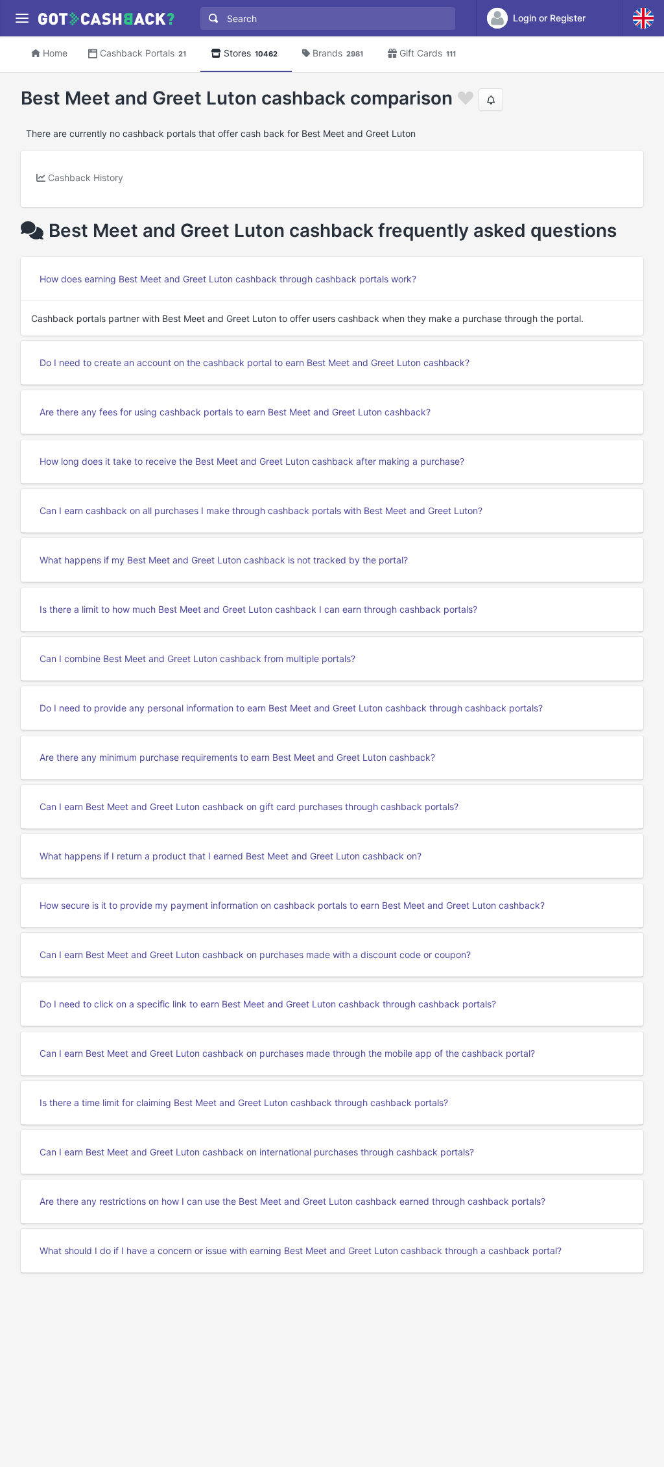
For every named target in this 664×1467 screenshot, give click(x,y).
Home (55, 52)
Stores (251, 52)
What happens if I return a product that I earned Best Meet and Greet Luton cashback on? (230, 855)
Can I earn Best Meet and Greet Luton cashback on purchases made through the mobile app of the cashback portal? (287, 1053)
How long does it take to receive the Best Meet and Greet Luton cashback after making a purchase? (252, 461)
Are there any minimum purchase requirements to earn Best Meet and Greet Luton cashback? (237, 757)
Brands (338, 52)
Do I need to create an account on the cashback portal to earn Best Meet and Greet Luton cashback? (254, 362)
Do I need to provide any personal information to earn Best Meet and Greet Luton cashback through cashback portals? (291, 707)
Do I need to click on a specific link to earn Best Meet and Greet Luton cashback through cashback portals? (268, 1003)
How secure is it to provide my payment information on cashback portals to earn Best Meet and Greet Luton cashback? (292, 905)
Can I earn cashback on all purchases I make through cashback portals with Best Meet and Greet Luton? (261, 510)
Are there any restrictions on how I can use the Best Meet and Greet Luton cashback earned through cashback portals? (292, 1201)
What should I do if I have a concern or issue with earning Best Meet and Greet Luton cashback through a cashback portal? (301, 1250)
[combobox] (325, 18)
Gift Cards (427, 52)
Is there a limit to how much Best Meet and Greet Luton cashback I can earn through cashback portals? (258, 609)
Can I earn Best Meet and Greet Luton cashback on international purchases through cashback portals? (257, 1151)
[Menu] (21, 18)
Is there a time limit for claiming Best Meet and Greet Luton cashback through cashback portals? (244, 1102)
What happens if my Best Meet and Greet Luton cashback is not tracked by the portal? (224, 559)
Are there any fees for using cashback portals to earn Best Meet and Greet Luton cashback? (235, 411)
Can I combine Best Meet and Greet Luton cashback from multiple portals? (197, 658)
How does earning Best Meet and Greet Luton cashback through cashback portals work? (228, 278)
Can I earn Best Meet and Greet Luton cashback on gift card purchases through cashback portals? (249, 806)
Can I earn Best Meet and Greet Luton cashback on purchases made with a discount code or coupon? (255, 954)
